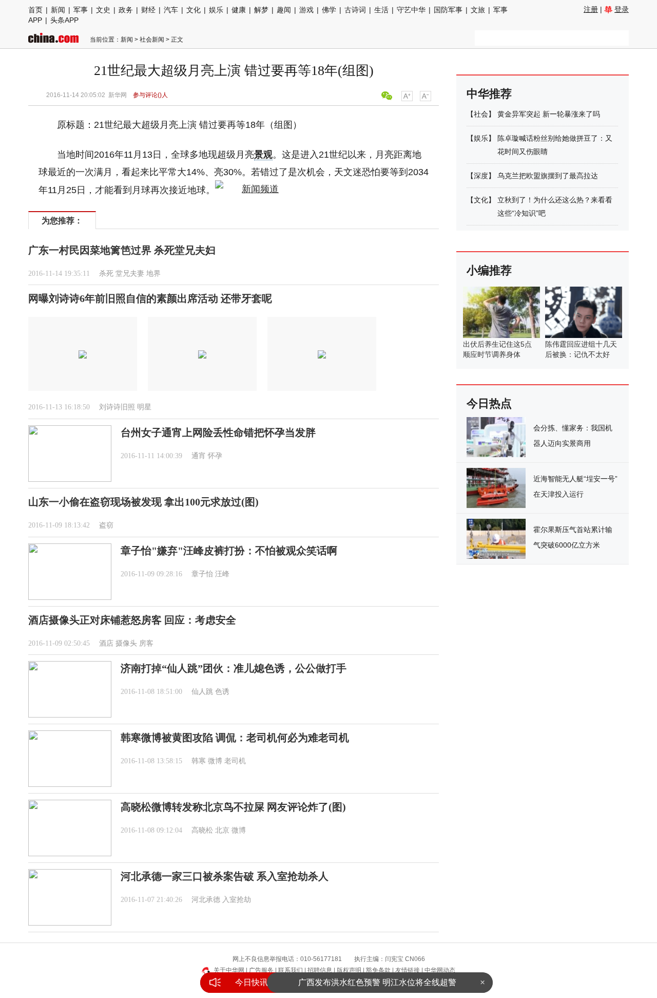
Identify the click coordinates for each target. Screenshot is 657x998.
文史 (103, 10)
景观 (263, 154)
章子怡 (202, 574)
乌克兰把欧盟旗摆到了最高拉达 (547, 176)
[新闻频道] (247, 190)
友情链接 (407, 970)
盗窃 (106, 525)
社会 (481, 114)
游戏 (306, 10)
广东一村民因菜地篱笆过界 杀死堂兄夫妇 (122, 250)
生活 (381, 10)
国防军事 (448, 10)
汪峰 (222, 574)
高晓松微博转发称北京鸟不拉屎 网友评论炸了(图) (233, 807)
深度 (481, 176)
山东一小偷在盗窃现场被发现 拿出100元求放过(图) (143, 501)
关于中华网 (229, 970)
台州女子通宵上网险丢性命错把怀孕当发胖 (218, 432)
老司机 (235, 761)
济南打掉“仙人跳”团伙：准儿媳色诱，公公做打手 (233, 668)
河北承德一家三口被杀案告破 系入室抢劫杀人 (224, 876)
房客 (146, 643)
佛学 (329, 10)
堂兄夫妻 (129, 273)
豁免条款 (378, 970)
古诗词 (355, 10)
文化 (193, 10)
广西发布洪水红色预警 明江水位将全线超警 (377, 982)
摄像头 (126, 643)
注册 (591, 9)
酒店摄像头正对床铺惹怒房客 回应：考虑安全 (132, 620)
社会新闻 (152, 39)
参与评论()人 (150, 95)
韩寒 (198, 761)
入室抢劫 (236, 899)
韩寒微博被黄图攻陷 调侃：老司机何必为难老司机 (235, 737)
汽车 (171, 10)
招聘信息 (319, 970)
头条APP (64, 20)
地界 (153, 273)
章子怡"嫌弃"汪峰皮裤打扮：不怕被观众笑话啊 (229, 550)
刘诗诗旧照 (117, 407)
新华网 (117, 95)
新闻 (58, 10)
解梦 (261, 10)
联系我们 (290, 970)
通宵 (198, 456)
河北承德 (205, 899)
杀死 (106, 273)
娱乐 (216, 10)
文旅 (478, 10)
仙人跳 (202, 691)
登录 (621, 9)
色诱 (222, 691)
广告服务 (261, 970)
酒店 (106, 643)
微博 (215, 761)
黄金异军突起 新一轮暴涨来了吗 (548, 114)
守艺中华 (411, 10)
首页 (35, 10)
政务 (126, 10)
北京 (222, 830)
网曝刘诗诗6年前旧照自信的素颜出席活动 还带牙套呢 (150, 298)
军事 (80, 10)
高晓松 (202, 830)
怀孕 (215, 456)
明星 (144, 407)
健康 (238, 10)
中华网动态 (439, 970)
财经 (148, 10)
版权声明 (349, 970)
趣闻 (284, 10)
